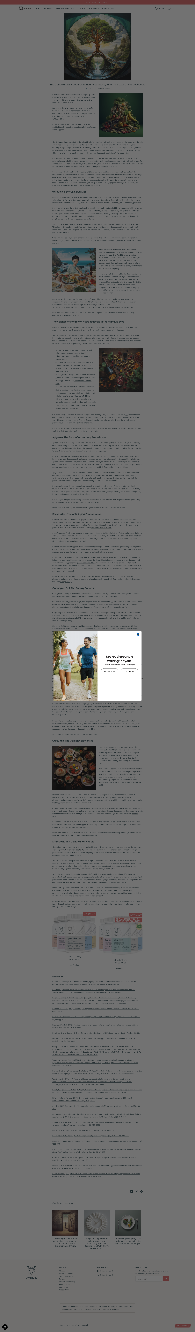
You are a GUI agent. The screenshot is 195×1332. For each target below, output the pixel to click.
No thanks (129, 671)
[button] (5, 1327)
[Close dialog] (138, 634)
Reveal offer (109, 671)
